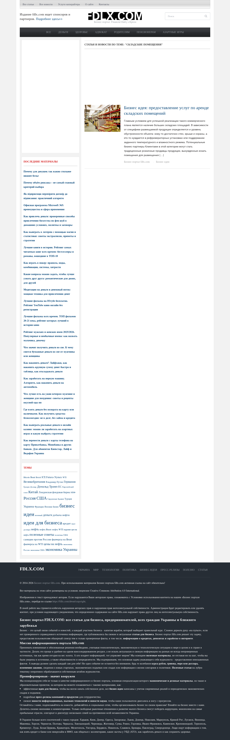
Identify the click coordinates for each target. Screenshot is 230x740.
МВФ (73, 492)
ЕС (60, 486)
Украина (29, 506)
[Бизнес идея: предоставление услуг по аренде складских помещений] (102, 118)
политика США (61, 535)
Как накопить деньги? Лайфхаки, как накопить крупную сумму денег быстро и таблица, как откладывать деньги (47, 367)
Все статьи (28, 4)
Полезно (189, 569)
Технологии (110, 569)
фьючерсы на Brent (62, 539)
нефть (35, 529)
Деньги (63, 32)
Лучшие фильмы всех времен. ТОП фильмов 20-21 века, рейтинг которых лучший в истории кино (50, 320)
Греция (26, 486)
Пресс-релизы (170, 569)
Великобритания (34, 482)
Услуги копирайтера (69, 4)
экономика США (37, 550)
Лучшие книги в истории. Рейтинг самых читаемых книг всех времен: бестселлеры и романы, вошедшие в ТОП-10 (49, 251)
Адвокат (101, 32)
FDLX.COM (32, 568)
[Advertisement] (147, 78)
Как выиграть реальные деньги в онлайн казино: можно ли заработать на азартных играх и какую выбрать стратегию (48, 429)
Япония (48, 506)
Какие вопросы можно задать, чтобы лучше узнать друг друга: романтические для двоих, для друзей (50, 278)
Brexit (38, 477)
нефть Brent (45, 529)
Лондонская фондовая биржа (54, 492)
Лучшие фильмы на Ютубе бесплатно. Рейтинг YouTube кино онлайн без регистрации (46, 305)
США (41, 498)
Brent (32, 477)
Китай (33, 491)
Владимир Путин (54, 481)
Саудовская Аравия (55, 499)
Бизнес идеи (162, 161)
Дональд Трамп (47, 486)
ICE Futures (48, 477)
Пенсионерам (146, 32)
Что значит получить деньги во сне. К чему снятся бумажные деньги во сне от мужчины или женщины (49, 351)
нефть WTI (57, 529)
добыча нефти (61, 515)
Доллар (33, 486)
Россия (30, 498)
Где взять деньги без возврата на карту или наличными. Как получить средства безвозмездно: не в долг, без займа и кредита (49, 414)
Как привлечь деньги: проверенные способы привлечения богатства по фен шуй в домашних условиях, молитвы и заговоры (49, 220)
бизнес (56, 506)
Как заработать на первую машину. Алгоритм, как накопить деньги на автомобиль (44, 382)
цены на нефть (53, 544)
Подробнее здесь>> (49, 19)
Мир (96, 569)
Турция (68, 498)
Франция (39, 506)
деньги (47, 515)
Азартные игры (173, 32)
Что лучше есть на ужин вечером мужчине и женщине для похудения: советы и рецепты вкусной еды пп (49, 398)
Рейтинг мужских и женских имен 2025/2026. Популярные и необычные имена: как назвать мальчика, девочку (50, 336)
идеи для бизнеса (43, 522)
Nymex (58, 477)
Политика (129, 569)
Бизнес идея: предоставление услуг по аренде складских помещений (166, 110)
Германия (69, 481)
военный (38, 515)
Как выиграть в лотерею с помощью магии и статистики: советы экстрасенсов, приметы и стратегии (50, 236)
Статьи (203, 569)
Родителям (122, 32)
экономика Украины (61, 549)
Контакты (104, 4)
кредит (67, 523)
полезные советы (41, 534)
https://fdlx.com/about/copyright (68, 601)
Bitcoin (27, 477)
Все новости (46, 4)
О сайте (89, 4)
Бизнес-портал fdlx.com (137, 161)
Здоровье (81, 32)
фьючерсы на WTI (33, 544)
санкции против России (37, 539)
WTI (64, 477)
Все (48, 32)
